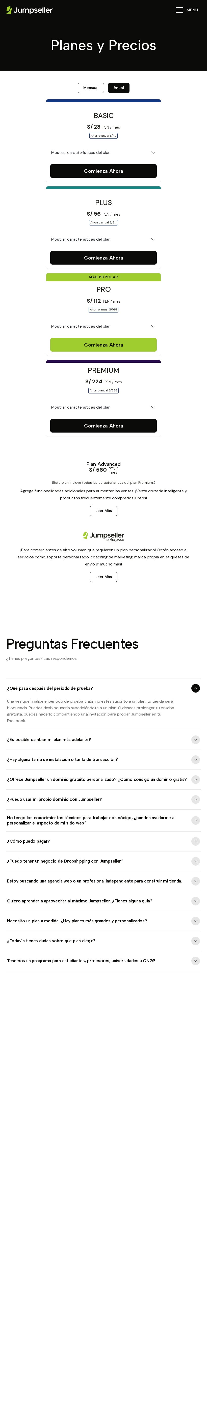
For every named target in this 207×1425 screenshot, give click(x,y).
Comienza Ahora (103, 171)
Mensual (90, 88)
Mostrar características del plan (81, 152)
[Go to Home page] (29, 10)
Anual (119, 88)
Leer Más (103, 510)
